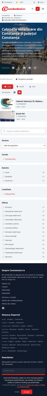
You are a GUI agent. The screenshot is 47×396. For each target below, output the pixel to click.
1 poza (18, 107)
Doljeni (11, 341)
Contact (5, 287)
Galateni (21, 329)
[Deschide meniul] (43, 9)
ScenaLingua (22, 351)
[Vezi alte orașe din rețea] (11, 15)
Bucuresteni (21, 335)
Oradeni (12, 323)
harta (23, 107)
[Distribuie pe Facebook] (13, 68)
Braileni (13, 335)
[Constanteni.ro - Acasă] (13, 9)
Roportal (12, 345)
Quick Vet (20, 113)
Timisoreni (19, 319)
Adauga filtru (10, 194)
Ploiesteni (13, 338)
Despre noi (6, 283)
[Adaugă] (38, 9)
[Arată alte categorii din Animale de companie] (22, 18)
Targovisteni (23, 338)
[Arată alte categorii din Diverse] (23, 15)
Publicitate (6, 290)
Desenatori (12, 351)
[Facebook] (3, 308)
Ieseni (28, 329)
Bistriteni (15, 326)
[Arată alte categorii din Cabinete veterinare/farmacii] (27, 20)
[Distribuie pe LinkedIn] (24, 68)
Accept (27, 392)
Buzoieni (31, 335)
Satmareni (20, 323)
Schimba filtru (10, 159)
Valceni (40, 341)
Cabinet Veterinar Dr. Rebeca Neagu (29, 101)
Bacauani (13, 329)
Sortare (5, 140)
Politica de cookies (9, 304)
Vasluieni (35, 329)
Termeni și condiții (9, 297)
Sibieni (30, 326)
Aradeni (10, 319)
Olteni (24, 341)
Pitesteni (5, 338)
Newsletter (6, 293)
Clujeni (23, 326)
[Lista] (19, 92)
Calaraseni (40, 335)
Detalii (17, 392)
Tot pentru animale (25, 79)
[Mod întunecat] (34, 2)
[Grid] (14, 92)
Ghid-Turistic (36, 345)
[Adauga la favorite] (12, 100)
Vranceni (5, 332)
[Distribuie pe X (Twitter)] (19, 68)
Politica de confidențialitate (12, 300)
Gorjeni (18, 341)
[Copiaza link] (35, 68)
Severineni (32, 341)
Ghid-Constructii (23, 345)
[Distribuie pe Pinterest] (30, 68)
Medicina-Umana (8, 347)
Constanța (6, 15)
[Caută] (33, 9)
